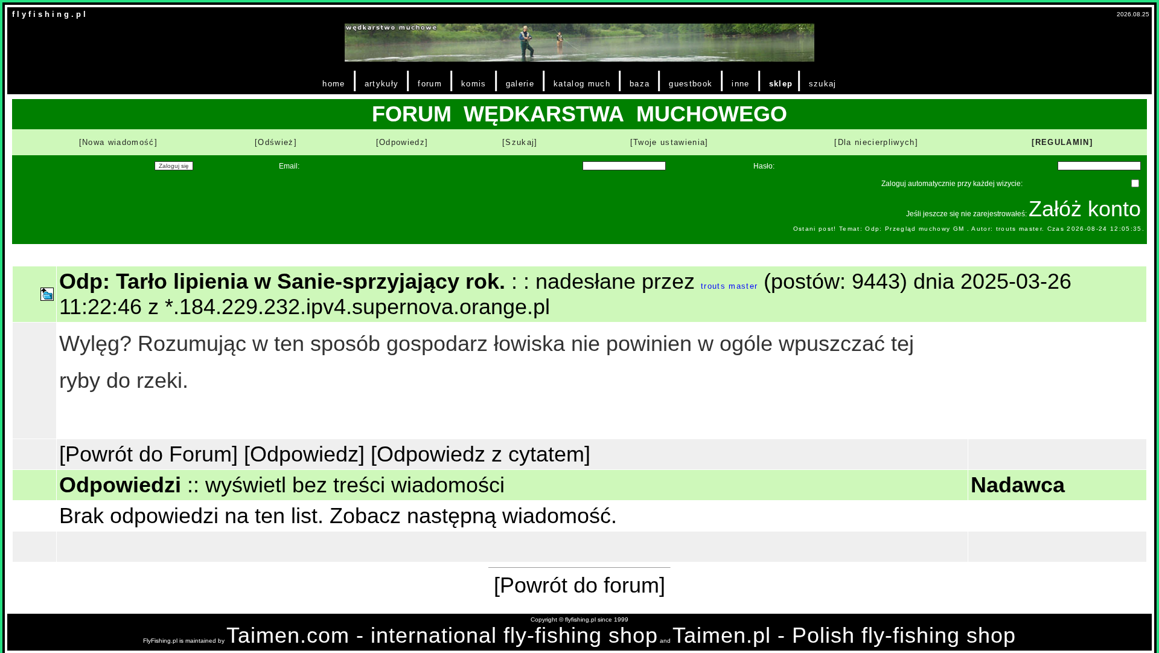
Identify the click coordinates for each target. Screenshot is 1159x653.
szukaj (823, 83)
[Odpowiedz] (402, 142)
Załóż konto (1085, 208)
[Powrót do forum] (579, 585)
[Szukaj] (520, 142)
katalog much (582, 83)
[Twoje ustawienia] (669, 142)
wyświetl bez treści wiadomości (355, 484)
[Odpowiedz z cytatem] (480, 454)
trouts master (729, 286)
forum (430, 83)
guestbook (690, 83)
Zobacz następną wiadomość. (473, 515)
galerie (520, 83)
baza (640, 83)
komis (474, 83)
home (333, 83)
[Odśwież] (276, 142)
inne (740, 83)
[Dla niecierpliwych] (876, 142)
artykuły (382, 83)
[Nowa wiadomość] (118, 142)
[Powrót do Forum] (148, 454)
